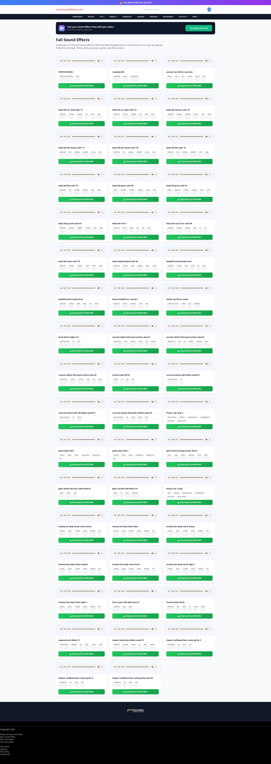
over (75, 493)
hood (92, 114)
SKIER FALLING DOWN (66, 76)
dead (176, 455)
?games (62, 455)
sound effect (85, 455)
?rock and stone (64, 341)
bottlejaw (197, 303)
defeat (183, 455)
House (125, 76)
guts (124, 607)
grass (148, 190)
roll (143, 228)
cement (195, 114)
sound (76, 455)
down (149, 228)
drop (184, 644)
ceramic (133, 341)
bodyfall (79, 114)
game (196, 607)
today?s (153, 341)
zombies (71, 114)
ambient (181, 417)
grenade (125, 644)
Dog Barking (5, 754)
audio (69, 455)
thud (204, 266)
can (183, 76)
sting (140, 303)
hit (198, 266)
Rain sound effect (7, 739)
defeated (191, 455)
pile (133, 379)
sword (154, 266)
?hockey (62, 531)
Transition (77, 17)
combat (179, 266)
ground (88, 228)
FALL (77, 76)
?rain (169, 493)
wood (94, 266)
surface (191, 341)
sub (147, 303)
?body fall (63, 114)
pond (86, 644)
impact (125, 303)
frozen (94, 644)
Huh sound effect (7, 742)
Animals (113, 17)
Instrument (168, 17)
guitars (152, 644)
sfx (61, 459)
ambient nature (192, 417)
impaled (140, 266)
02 (184, 341)
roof (194, 228)
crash (176, 76)
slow (125, 341)
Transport (126, 17)
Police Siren (4, 746)
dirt (70, 152)
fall (204, 76)
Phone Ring (4, 752)
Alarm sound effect (7, 737)
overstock (135, 493)
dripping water (205, 417)
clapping (3, 749)
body (209, 114)
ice (81, 644)
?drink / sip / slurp (173, 303)
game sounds (182, 421)
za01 (99, 114)
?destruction (117, 341)
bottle (183, 303)
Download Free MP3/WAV (82, 86)
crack (100, 644)
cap (190, 303)
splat (146, 114)
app (178, 607)
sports (70, 531)
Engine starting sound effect (11, 734)
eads (127, 493)
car (87, 114)
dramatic (133, 303)
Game (194, 17)
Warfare (153, 17)
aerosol (189, 76)
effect (206, 455)
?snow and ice (172, 417)
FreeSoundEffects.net (69, 9)
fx (190, 607)
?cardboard (171, 644)
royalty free (96, 455)
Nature (91, 17)
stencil (197, 76)
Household (117, 76)
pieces (79, 417)
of (200, 228)
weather (74, 644)
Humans (140, 17)
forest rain (171, 421)
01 (73, 341)
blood (153, 114)
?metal (169, 76)
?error (169, 455)
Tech (102, 17)
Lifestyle (183, 17)
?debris (116, 379)
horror (125, 228)
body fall (123, 190)
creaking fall (134, 76)
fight (186, 266)
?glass (115, 190)
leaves (93, 152)
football (77, 531)
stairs (100, 266)
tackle (85, 531)
